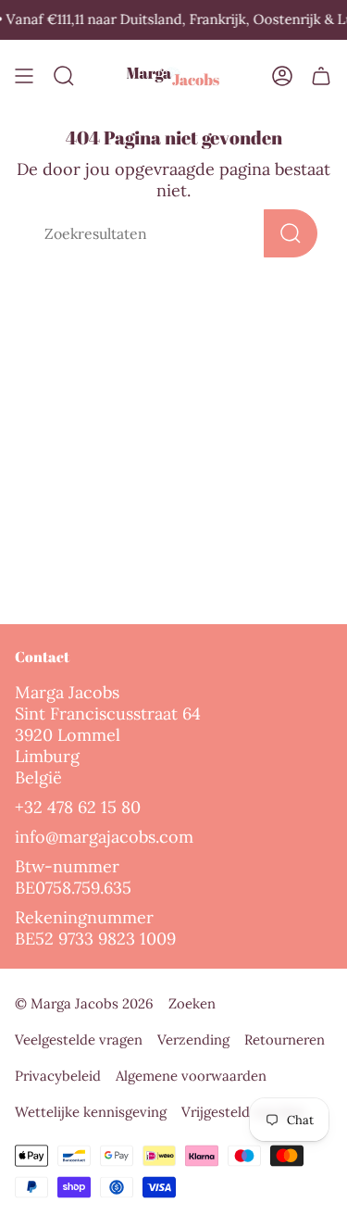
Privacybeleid (58, 1075)
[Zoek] (290, 233)
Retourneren (284, 1039)
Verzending (193, 1039)
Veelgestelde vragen (79, 1039)
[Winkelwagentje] (321, 76)
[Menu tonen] (24, 76)
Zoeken (192, 1003)
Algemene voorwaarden (191, 1075)
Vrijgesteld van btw (243, 1112)
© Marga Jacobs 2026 (84, 1003)
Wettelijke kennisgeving (91, 1112)
